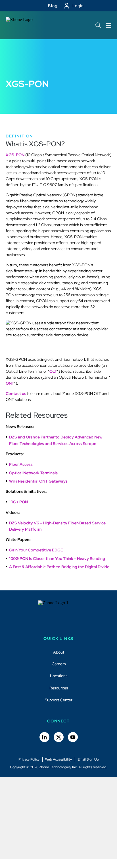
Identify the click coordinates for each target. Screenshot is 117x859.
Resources (58, 688)
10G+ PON (18, 501)
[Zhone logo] (21, 25)
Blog (53, 5)
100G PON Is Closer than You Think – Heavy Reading (57, 558)
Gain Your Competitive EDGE (36, 550)
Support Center (58, 700)
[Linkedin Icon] (44, 737)
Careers (59, 663)
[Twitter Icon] (59, 737)
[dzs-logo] (58, 614)
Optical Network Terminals (33, 472)
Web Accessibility (58, 759)
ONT (10, 383)
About (58, 652)
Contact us (16, 393)
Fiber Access (21, 464)
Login (78, 5)
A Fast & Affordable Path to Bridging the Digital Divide (59, 566)
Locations (58, 675)
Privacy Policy (28, 759)
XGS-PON (15, 154)
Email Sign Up (88, 759)
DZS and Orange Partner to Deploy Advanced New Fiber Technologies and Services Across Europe (56, 440)
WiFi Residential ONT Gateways (38, 481)
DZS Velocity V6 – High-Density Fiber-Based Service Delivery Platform (57, 526)
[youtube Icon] (73, 737)
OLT (53, 371)
